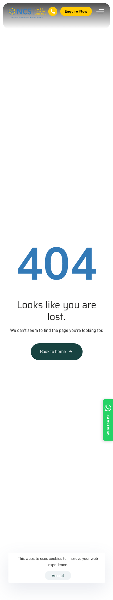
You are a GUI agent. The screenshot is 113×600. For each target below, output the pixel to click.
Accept (58, 575)
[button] (100, 11)
